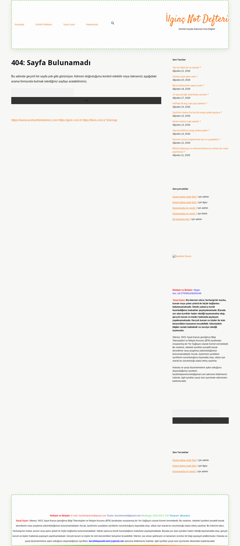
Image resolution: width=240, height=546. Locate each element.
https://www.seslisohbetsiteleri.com (34, 120)
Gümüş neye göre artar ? (185, 76)
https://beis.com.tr (93, 120)
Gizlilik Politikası (43, 24)
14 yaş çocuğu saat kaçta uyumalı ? (190, 94)
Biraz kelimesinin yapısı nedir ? (188, 85)
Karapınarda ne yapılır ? (184, 208)
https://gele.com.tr (70, 120)
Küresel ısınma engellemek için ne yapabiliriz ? (196, 139)
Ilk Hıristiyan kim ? (181, 219)
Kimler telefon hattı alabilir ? (186, 121)
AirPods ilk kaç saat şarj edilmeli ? (189, 103)
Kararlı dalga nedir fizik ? (185, 196)
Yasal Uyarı (69, 24)
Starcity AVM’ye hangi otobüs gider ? (191, 130)
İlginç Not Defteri (197, 19)
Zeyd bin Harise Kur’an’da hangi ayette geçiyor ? (197, 112)
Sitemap (111, 120)
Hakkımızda (92, 24)
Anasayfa (19, 24)
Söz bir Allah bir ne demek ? (186, 67)
